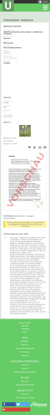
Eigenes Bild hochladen (25, 385)
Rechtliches (25, 352)
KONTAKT (25, 326)
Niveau (5, 50)
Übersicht (25, 365)
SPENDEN (25, 329)
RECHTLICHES (25, 323)
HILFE (25, 332)
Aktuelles (25, 341)
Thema (5, 41)
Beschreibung (8, 30)
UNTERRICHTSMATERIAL (25, 361)
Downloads (7, 110)
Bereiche (25, 368)
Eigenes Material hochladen (25, 372)
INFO (25, 337)
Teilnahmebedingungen (25, 348)
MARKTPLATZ (25, 390)
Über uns (25, 345)
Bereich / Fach (8, 36)
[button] (9, 404)
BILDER (25, 377)
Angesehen (7, 106)
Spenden (25, 355)
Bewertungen (7, 56)
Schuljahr (6, 46)
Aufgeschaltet (8, 115)
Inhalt (5, 237)
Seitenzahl (6, 61)
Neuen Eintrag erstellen (24, 398)
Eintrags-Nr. (7, 101)
